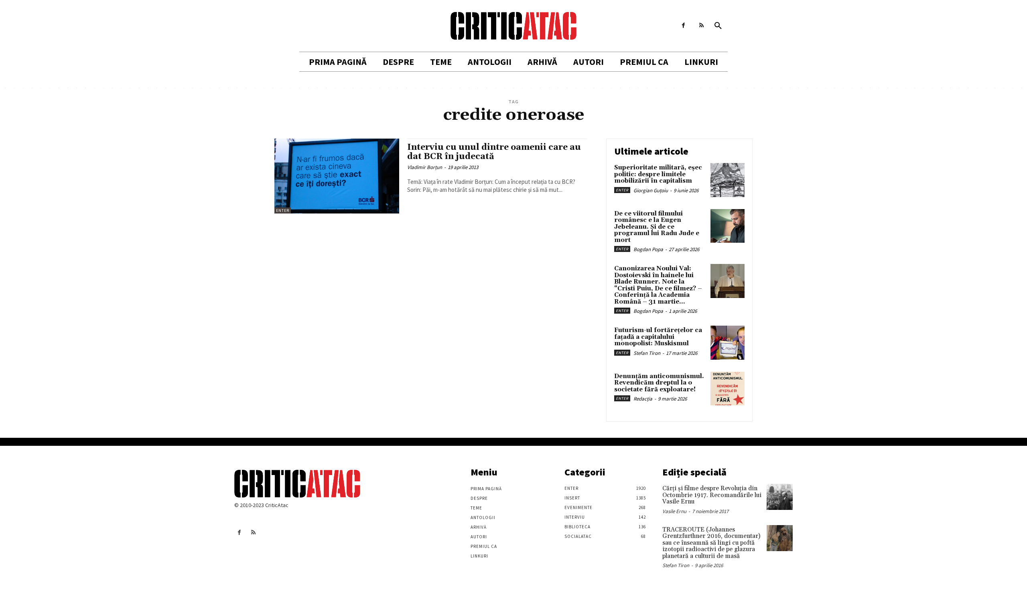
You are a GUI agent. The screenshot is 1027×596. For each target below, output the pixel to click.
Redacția (642, 398)
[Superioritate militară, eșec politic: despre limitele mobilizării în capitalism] (727, 180)
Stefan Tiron (646, 353)
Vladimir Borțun (424, 167)
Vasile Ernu (674, 511)
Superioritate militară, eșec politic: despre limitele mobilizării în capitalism (658, 174)
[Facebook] (683, 25)
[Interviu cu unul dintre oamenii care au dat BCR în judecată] (336, 176)
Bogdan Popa (648, 249)
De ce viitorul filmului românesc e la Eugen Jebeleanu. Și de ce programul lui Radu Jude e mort (656, 227)
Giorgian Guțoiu (650, 190)
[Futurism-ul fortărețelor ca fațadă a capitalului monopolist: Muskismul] (727, 343)
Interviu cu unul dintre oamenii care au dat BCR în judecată (494, 152)
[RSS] (701, 25)
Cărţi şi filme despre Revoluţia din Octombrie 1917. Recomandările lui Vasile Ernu (711, 495)
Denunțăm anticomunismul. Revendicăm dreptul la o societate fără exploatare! (659, 382)
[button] (718, 26)
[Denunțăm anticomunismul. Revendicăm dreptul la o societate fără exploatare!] (727, 389)
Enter (282, 210)
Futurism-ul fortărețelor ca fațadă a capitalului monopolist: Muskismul (658, 336)
